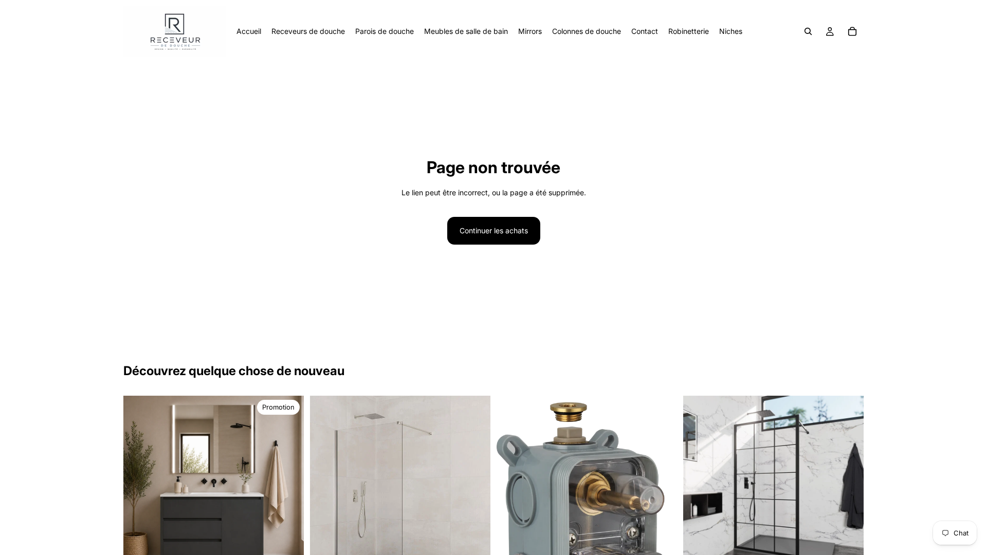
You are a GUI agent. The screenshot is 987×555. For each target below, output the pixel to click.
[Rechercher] (808, 31)
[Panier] (852, 31)
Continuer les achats (494, 230)
